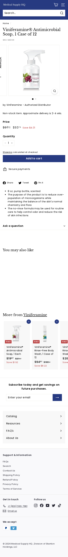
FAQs (5, 461)
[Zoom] (55, 91)
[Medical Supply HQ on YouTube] (47, 505)
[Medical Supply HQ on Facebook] (41, 505)
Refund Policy (10, 479)
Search (7, 466)
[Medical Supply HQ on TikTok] (59, 505)
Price (6, 122)
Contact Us (9, 470)
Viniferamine (35, 315)
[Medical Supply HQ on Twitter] (53, 505)
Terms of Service (12, 488)
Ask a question (13, 226)
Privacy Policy (10, 484)
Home (6, 23)
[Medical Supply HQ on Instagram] (35, 505)
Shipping (7, 152)
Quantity (9, 136)
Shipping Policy (11, 475)
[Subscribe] (57, 397)
